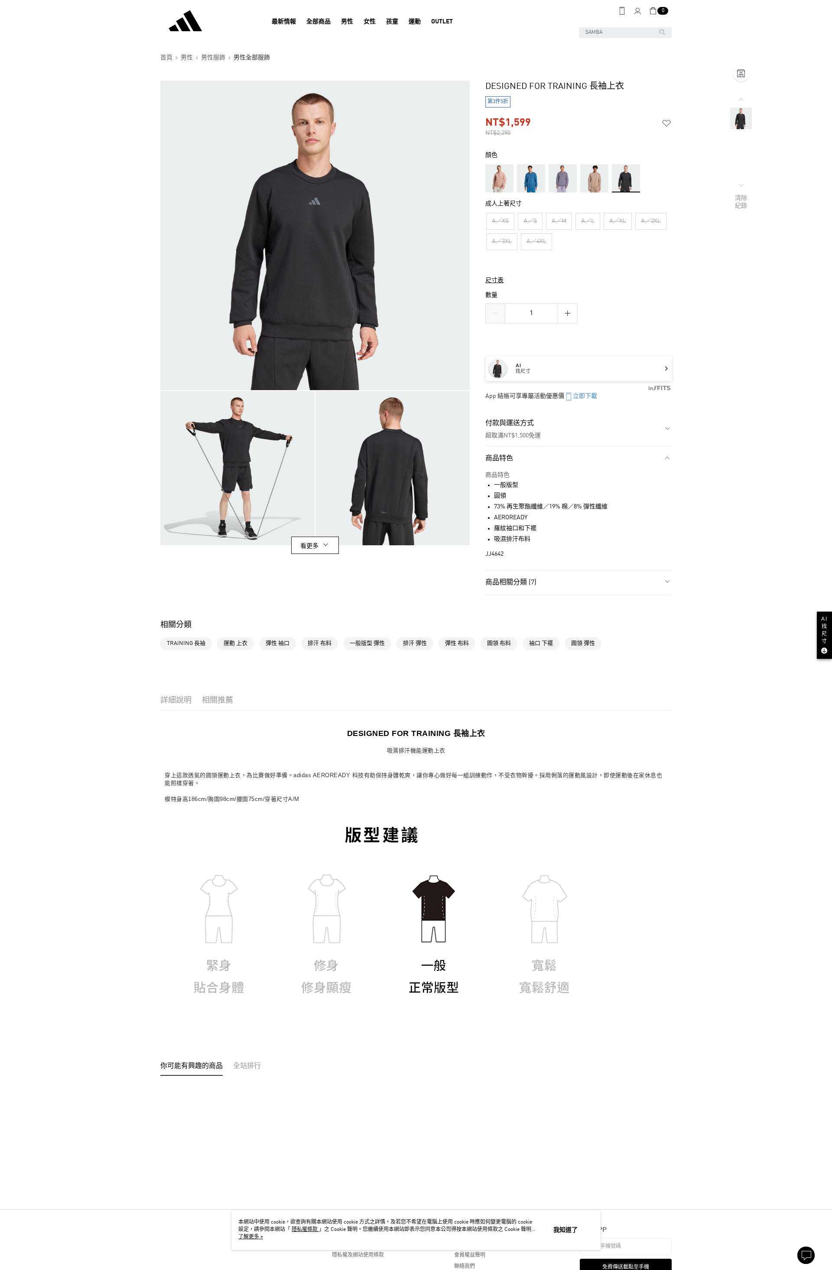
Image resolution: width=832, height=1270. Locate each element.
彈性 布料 (457, 643)
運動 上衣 (235, 643)
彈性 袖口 (277, 643)
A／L (588, 221)
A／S (530, 221)
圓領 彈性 (583, 643)
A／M (559, 221)
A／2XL (651, 221)
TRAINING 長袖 (186, 643)
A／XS (500, 221)
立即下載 (585, 396)
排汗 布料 (320, 643)
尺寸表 (494, 280)
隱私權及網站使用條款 (358, 1255)
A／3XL (502, 241)
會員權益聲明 (469, 1255)
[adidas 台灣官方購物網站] (208, 22)
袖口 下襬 (541, 643)
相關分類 (176, 625)
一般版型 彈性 (367, 643)
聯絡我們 (464, 1266)
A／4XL (536, 241)
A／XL (617, 221)
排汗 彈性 (415, 643)
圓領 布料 (499, 643)
